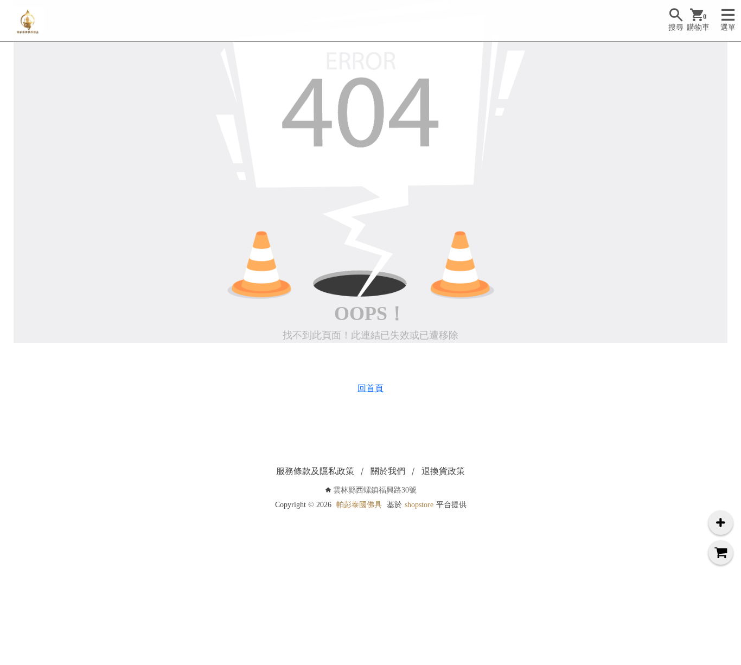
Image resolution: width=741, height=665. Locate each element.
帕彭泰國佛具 (359, 505)
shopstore (419, 505)
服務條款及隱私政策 (315, 471)
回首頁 (370, 388)
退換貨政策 (443, 471)
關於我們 (387, 471)
